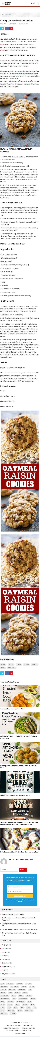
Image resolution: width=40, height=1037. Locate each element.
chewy (3, 664)
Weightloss (11, 667)
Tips (3, 970)
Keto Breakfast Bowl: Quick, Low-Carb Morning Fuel (19, 852)
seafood (25, 1004)
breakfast (4, 987)
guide (13, 995)
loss (2, 1001)
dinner (3, 992)
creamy (3, 990)
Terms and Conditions (13, 1025)
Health (9, 14)
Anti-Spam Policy (20, 1033)
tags (28, 1007)
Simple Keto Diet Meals (22, 1022)
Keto (3, 956)
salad (17, 1004)
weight (20, 1010)
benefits (28, 984)
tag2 (2, 1007)
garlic (25, 992)
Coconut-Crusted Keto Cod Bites (12, 709)
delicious (12, 990)
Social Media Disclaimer (11, 1028)
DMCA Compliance (12, 1030)
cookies (11, 664)
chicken (32, 987)
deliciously (21, 990)
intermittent (5, 998)
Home (4, 14)
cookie (2, 45)
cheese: (24, 987)
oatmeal (34, 664)
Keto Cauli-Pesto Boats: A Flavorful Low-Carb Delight (20, 929)
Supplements (6, 967)
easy (10, 992)
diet (30, 990)
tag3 (9, 1007)
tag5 (22, 1007)
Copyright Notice (26, 1030)
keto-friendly (23, 998)
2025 (2, 984)
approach (10, 984)
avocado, (19, 984)
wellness (4, 1013)
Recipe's (5, 963)
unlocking (11, 1010)
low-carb (10, 1001)
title (2, 1010)
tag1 (32, 1004)
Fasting (4, 945)
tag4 (15, 1007)
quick (3, 1004)
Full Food (5, 949)
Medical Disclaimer (28, 1028)
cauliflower (14, 987)
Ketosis (26, 664)
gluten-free (4, 995)
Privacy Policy (27, 1025)
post (29, 1001)
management (20, 1001)
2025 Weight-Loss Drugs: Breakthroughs (15, 795)
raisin (3, 667)
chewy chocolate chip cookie (25, 74)
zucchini (12, 1013)
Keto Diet (3, 24)
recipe (10, 1004)
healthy (29, 995)
